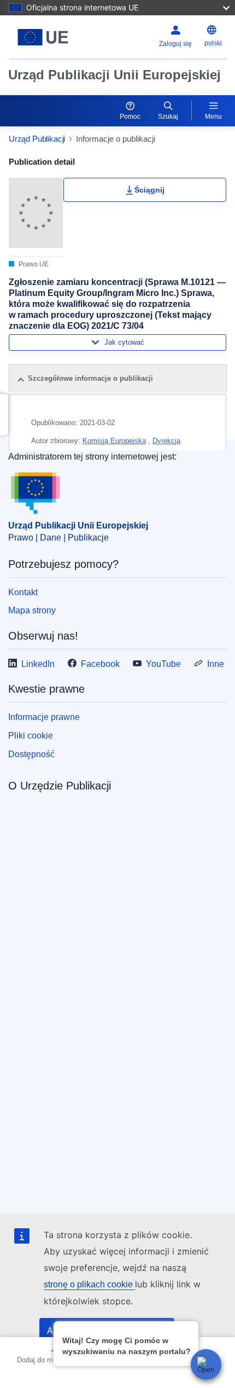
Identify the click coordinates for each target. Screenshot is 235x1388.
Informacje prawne (44, 717)
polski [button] (213, 43)
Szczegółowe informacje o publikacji (90, 378)
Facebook (100, 664)
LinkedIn (38, 664)
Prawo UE (33, 264)
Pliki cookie (30, 735)
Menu (213, 116)
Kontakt (23, 592)
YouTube (163, 664)
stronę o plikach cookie (89, 1284)
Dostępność (31, 754)
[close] (188, 1329)
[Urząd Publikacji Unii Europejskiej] (46, 37)
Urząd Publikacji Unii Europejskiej (114, 74)
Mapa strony (32, 610)
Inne (215, 664)
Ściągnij (149, 189)
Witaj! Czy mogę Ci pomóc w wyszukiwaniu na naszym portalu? (126, 1346)
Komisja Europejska (114, 441)
